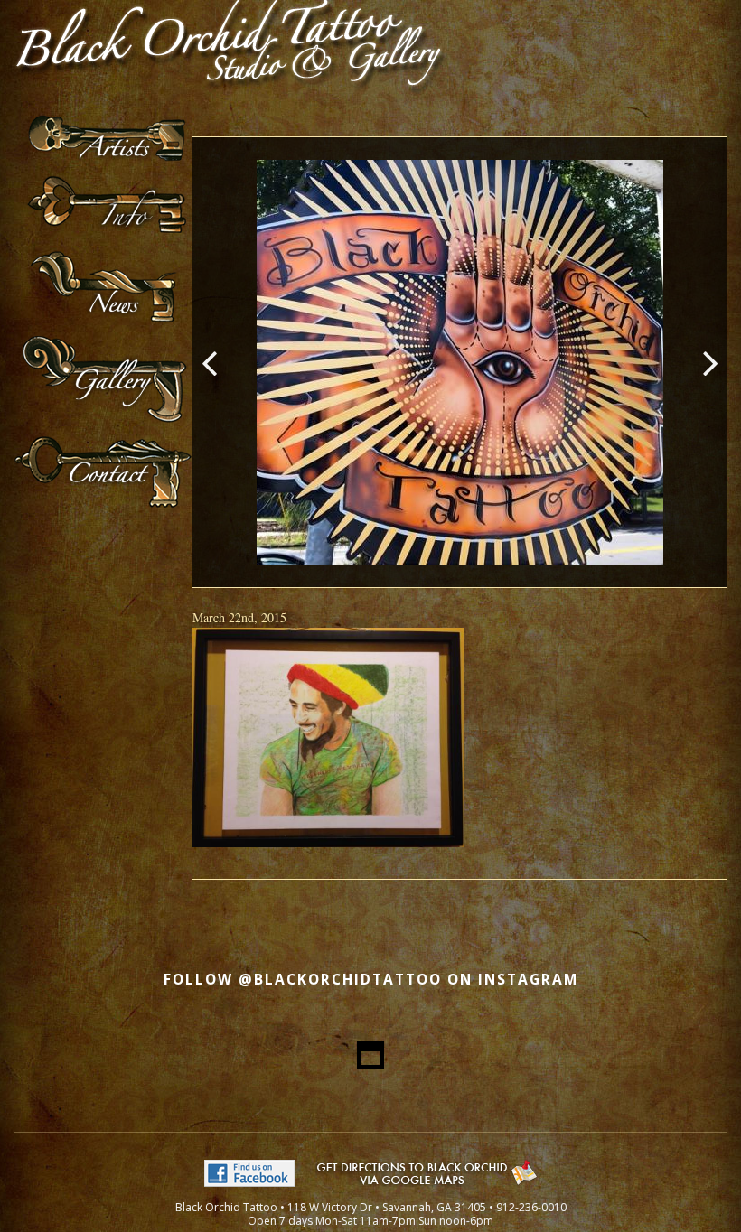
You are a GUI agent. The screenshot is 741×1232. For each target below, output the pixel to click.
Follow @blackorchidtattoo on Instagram (371, 979)
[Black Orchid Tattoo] (230, 104)
